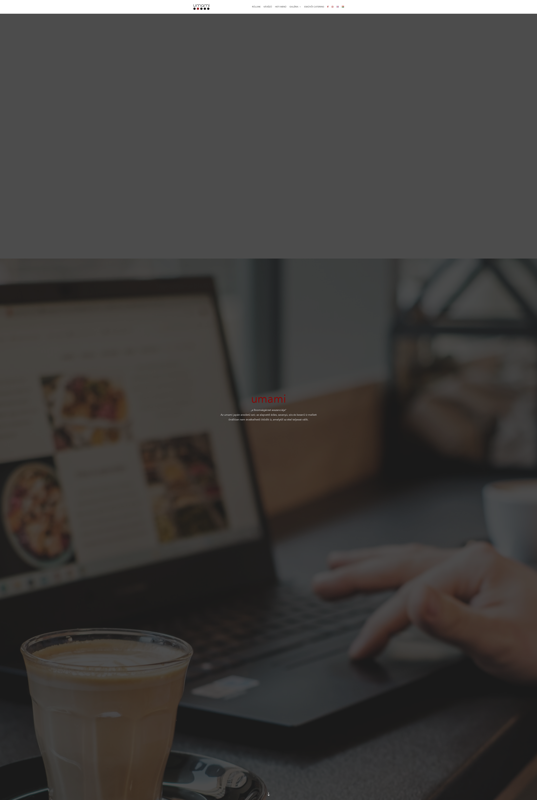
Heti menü (280, 7)
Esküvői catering (314, 7)
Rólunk (256, 7)
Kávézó (268, 7)
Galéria (293, 7)
